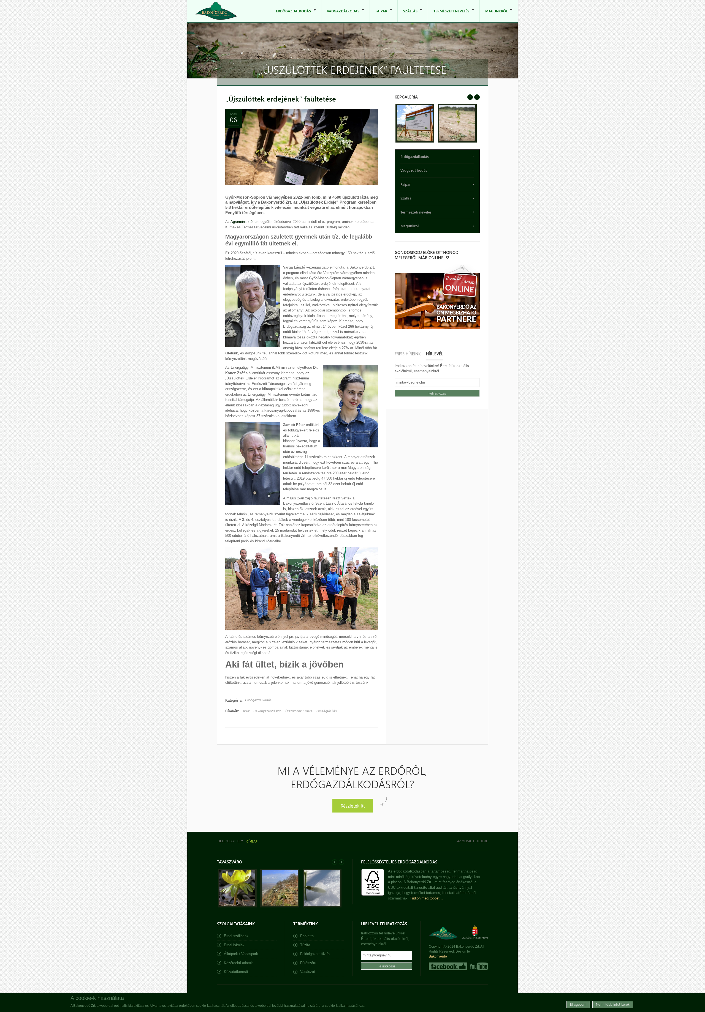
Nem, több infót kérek (613, 1004)
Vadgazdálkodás (340, 15)
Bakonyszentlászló (267, 711)
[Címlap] (216, 11)
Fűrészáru (308, 963)
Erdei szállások (236, 936)
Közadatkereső (236, 972)
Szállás (407, 15)
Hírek (246, 711)
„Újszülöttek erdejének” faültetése (280, 98)
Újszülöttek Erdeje (299, 711)
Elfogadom (578, 1004)
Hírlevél (434, 353)
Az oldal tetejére (472, 841)
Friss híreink (408, 353)
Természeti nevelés (448, 15)
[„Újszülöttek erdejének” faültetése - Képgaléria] (414, 141)
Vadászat (307, 972)
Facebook (448, 966)
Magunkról (494, 15)
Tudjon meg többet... (426, 898)
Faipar (378, 15)
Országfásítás (326, 711)
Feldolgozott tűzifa (315, 954)
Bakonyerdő (438, 956)
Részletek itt (353, 805)
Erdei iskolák (234, 945)
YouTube (478, 966)
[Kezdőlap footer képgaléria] (237, 906)
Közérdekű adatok (238, 963)
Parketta (307, 936)
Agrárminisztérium (246, 222)
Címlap (251, 841)
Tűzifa (305, 945)
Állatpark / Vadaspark (241, 954)
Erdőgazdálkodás (290, 15)
